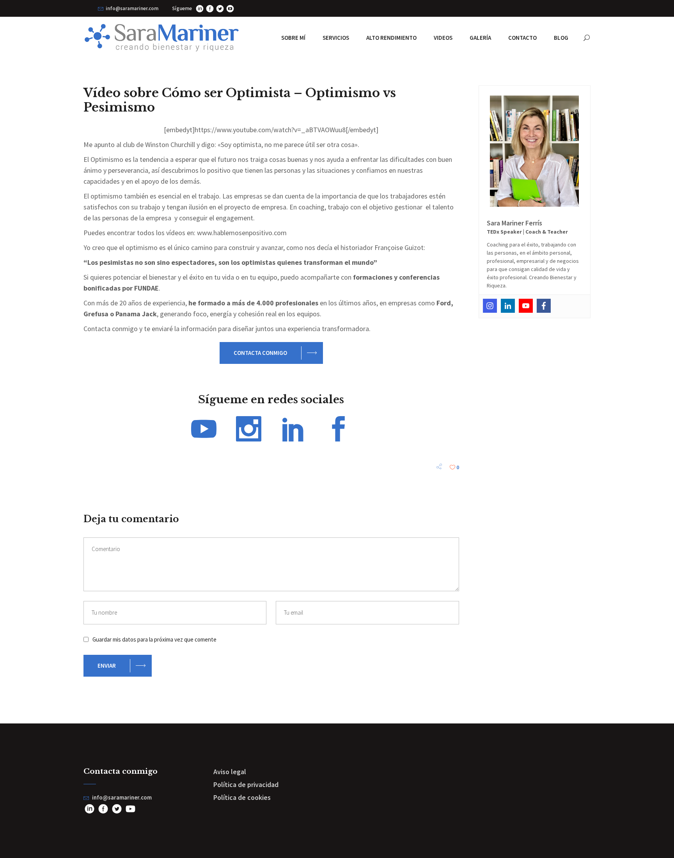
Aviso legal (229, 771)
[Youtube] (526, 306)
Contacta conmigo (260, 352)
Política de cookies (242, 797)
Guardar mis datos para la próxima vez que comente (154, 639)
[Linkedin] (508, 306)
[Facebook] (544, 306)
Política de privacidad (245, 784)
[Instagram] (490, 306)
